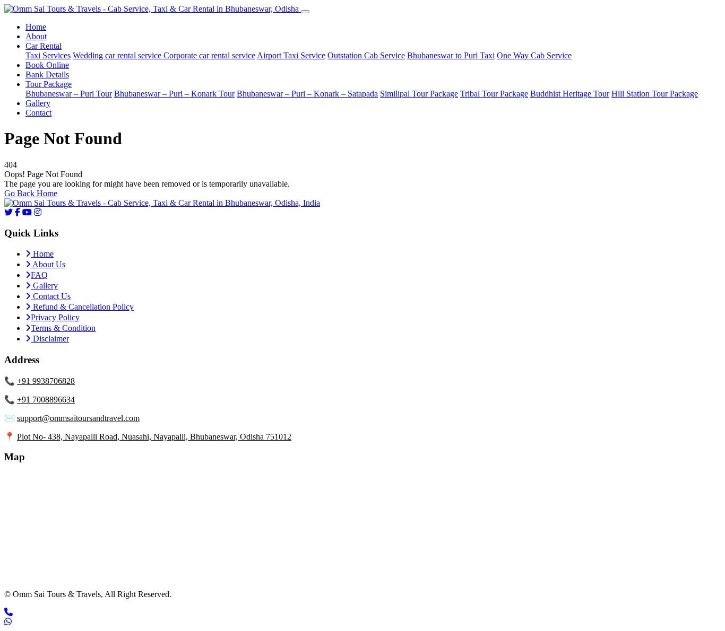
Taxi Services (48, 55)
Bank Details (47, 74)
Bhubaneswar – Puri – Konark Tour (174, 93)
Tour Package (48, 84)
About (36, 36)
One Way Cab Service (534, 55)
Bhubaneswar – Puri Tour (68, 93)
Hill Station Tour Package (654, 93)
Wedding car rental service (118, 55)
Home (35, 26)
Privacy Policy (55, 317)
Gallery (37, 103)
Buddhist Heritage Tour (569, 93)
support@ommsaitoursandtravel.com (78, 418)
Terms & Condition (63, 327)
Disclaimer (50, 338)
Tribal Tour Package (494, 93)
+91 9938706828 (46, 380)
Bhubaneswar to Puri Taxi (451, 55)
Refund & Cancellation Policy (82, 306)
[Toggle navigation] (305, 11)
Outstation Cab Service (366, 55)
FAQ (39, 274)
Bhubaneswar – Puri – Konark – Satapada (307, 93)
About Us (48, 264)
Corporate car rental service (209, 55)
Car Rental (43, 45)
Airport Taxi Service (291, 55)
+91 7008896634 (46, 399)
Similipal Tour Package (419, 93)
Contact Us (51, 296)
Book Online (47, 64)
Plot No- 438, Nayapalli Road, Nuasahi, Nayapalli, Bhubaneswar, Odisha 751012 (154, 436)
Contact (38, 112)
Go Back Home (30, 193)
